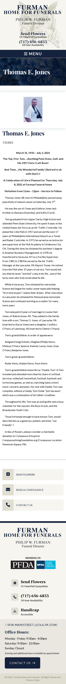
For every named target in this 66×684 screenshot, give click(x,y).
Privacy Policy (33, 680)
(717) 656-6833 (33, 43)
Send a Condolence (29, 489)
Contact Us (24, 505)
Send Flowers (33, 35)
